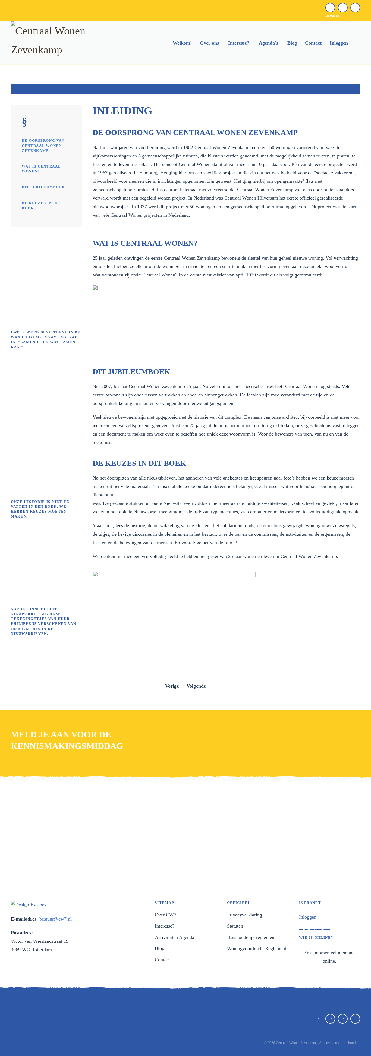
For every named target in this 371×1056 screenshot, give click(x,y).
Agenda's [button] (268, 43)
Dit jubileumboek (43, 187)
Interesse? (238, 43)
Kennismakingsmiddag (67, 746)
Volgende (196, 686)
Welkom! (182, 43)
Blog (292, 43)
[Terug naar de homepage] (51, 42)
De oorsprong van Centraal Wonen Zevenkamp (43, 145)
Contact (313, 43)
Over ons (209, 43)
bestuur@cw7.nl (55, 919)
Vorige (172, 686)
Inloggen (332, 15)
